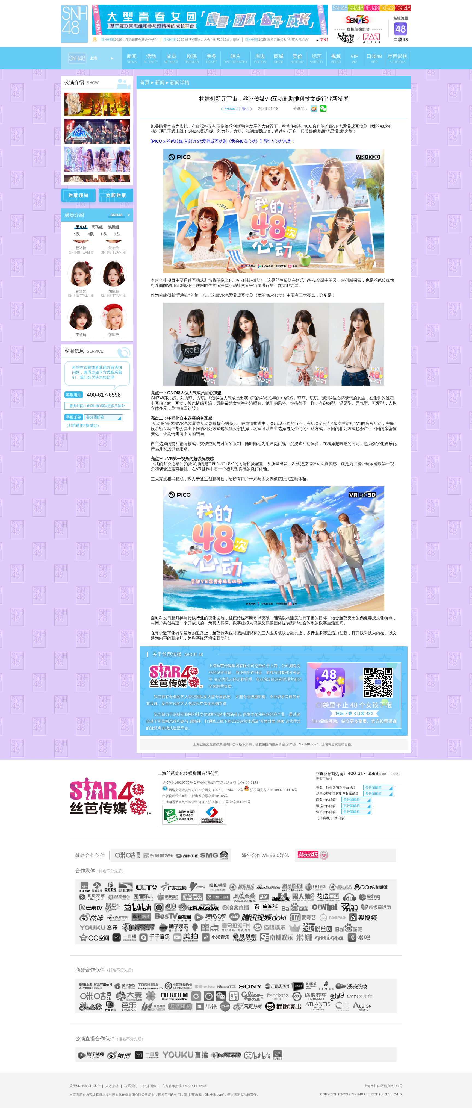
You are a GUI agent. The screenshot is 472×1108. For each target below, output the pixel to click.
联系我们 (130, 1086)
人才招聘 (112, 1086)
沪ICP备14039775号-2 (179, 783)
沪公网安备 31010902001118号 (273, 790)
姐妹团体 (149, 1086)
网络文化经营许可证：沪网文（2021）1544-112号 (206, 790)
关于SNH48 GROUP (84, 1086)
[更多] (322, 40)
